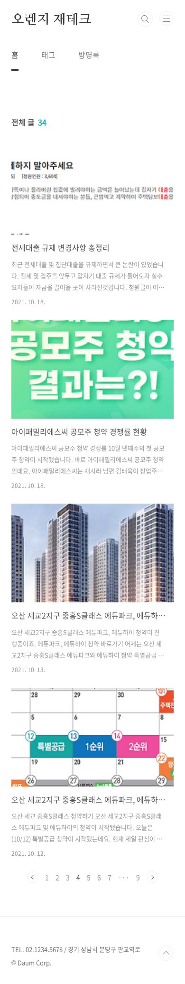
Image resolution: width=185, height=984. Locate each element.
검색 (145, 19)
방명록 (89, 54)
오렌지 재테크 (51, 19)
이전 (32, 877)
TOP (166, 953)
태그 (48, 54)
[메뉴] (166, 18)
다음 (152, 877)
